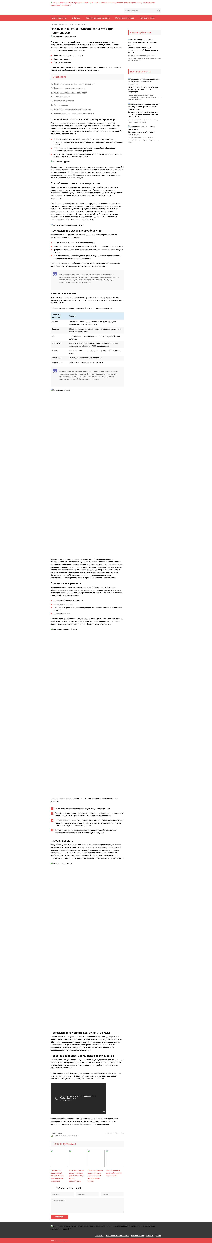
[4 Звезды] (64, 1135)
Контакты (149, 1235)
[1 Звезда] (55, 1136)
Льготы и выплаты (59, 18)
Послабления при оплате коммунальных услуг (71, 109)
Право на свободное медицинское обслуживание (73, 113)
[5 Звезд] (65, 1135)
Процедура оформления (62, 101)
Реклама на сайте (147, 18)
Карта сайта (99, 1235)
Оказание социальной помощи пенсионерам (141, 133)
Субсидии (76, 18)
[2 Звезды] (60, 1135)
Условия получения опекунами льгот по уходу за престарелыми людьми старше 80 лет (143, 114)
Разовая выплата (59, 105)
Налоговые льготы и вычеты (98, 18)
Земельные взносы (60, 97)
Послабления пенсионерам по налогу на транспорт (73, 84)
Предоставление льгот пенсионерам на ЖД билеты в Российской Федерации (143, 89)
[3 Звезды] (62, 1135)
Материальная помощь (124, 18)
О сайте (158, 1235)
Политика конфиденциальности (117, 1235)
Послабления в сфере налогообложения (69, 92)
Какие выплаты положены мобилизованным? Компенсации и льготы (143, 50)
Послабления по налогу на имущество (68, 88)
